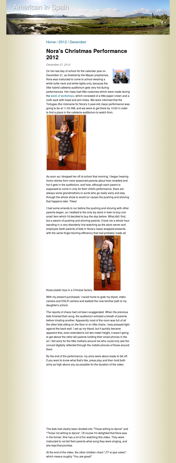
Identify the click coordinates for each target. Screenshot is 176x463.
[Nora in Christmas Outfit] (66, 169)
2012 (63, 41)
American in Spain (41, 6)
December (78, 41)
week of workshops (62, 96)
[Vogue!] (107, 290)
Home (51, 41)
